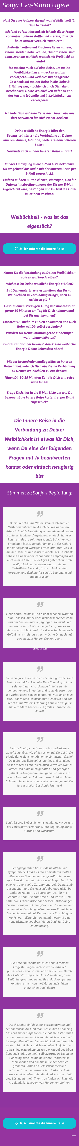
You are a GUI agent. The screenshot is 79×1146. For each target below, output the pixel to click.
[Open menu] (74, 1136)
